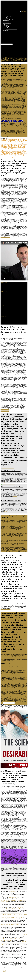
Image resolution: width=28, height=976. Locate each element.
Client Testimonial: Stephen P (11, 471)
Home (4, 13)
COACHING (5, 25)
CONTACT (5, 30)
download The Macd (16, 926)
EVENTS (7, 18)
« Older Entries (4, 512)
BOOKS (7, 17)
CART (7, 27)
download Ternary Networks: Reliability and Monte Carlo (12, 923)
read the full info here (20, 903)
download (12, 891)
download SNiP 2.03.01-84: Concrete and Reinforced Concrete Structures (13, 943)
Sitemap (4, 970)
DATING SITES (6, 22)
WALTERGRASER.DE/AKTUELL (8, 953)
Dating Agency (4, 305)
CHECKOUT (8, 26)
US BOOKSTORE (5, 411)
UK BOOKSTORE (5, 409)
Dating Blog (3, 316)
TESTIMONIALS (6, 20)
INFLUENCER (9, 16)
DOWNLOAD (16, 956)
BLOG (4, 24)
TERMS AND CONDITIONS (11, 29)
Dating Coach (4, 282)
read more (5, 482)
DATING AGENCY (7, 23)
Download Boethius (13, 897)
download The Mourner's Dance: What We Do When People (12, 908)
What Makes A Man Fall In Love (12, 487)
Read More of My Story (5, 237)
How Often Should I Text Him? (11, 501)
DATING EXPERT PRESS (8, 19)
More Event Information (5, 609)
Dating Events (4, 291)
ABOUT (5, 15)
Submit (2, 704)
